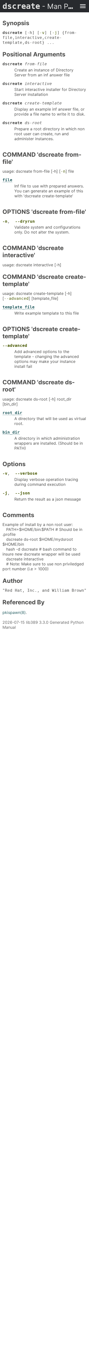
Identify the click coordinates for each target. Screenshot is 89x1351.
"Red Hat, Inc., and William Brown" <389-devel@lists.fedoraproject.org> (44, 590)
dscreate (39, 6)
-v (42, 32)
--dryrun (25, 221)
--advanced (16, 298)
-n (63, 171)
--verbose (26, 473)
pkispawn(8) (14, 612)
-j (54, 32)
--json (22, 493)
